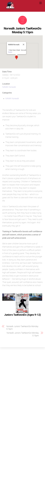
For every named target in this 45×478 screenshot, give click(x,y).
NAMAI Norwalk (9, 87)
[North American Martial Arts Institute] (10, 8)
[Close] (23, 44)
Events (10, 52)
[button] (16, 57)
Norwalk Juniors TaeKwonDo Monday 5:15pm (22, 30)
